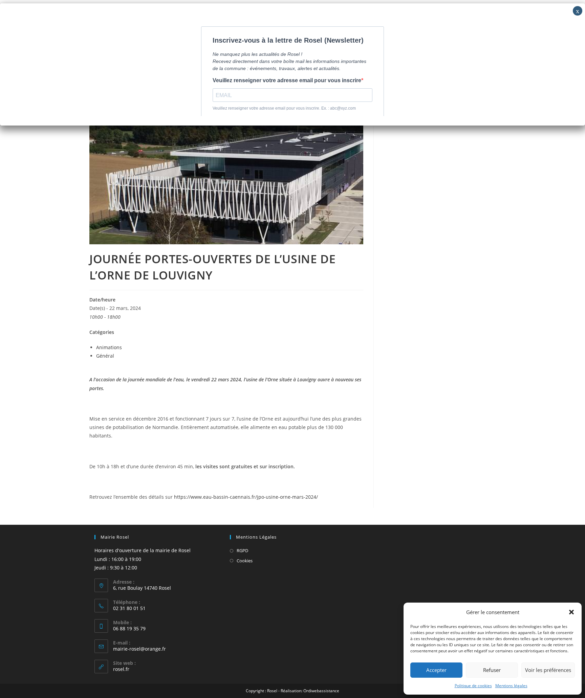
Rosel (272, 691)
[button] (571, 612)
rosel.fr (121, 669)
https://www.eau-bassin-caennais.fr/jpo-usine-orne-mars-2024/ (246, 497)
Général (105, 356)
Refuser (492, 670)
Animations (109, 347)
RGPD (242, 550)
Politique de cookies (473, 686)
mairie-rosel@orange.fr (139, 649)
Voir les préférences (548, 670)
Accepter (436, 670)
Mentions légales (511, 686)
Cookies (245, 561)
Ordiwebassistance (321, 691)
